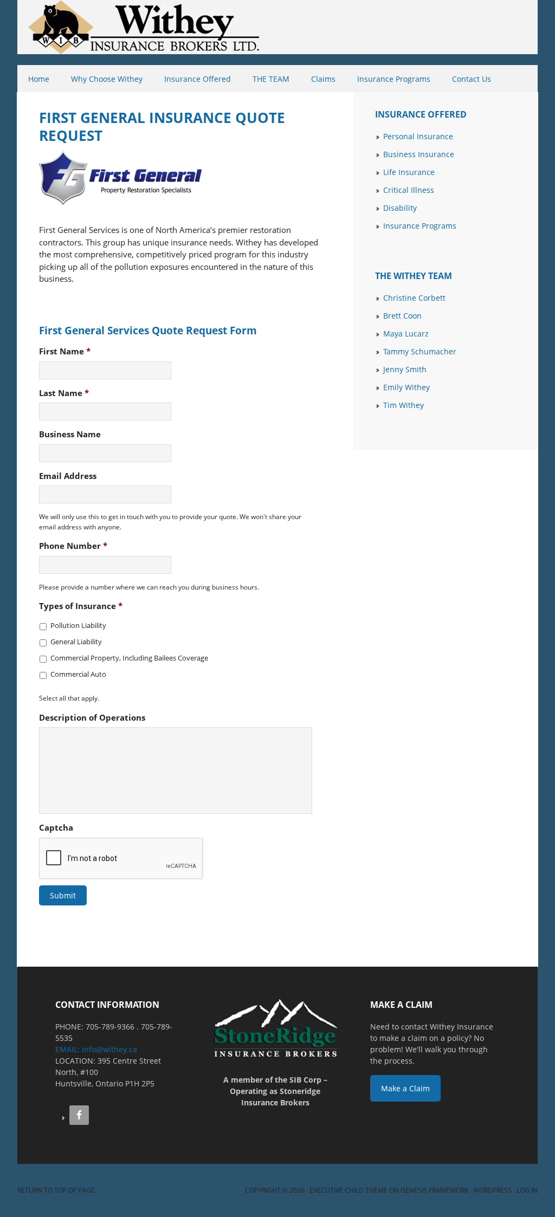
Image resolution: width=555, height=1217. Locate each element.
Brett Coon (402, 315)
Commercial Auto (78, 674)
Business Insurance (418, 154)
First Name (65, 351)
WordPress (492, 1190)
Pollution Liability (78, 625)
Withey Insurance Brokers (18, 32)
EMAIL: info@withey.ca (96, 1049)
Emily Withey (406, 387)
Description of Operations (92, 718)
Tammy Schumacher (419, 351)
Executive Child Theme (348, 1190)
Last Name (64, 393)
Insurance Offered (192, 79)
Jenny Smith (405, 369)
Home (38, 79)
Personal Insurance (418, 136)
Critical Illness (408, 190)
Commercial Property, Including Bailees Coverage (129, 658)
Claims (323, 79)
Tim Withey (403, 405)
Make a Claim (405, 1088)
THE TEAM (265, 79)
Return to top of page (56, 1190)
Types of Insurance (80, 606)
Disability (400, 208)
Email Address (67, 476)
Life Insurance (409, 172)
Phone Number (73, 546)
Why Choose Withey (107, 79)
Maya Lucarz (406, 333)
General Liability (76, 641)
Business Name (70, 434)
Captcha (56, 828)
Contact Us (471, 79)
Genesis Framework (434, 1190)
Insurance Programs (388, 79)
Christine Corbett (414, 298)
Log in (527, 1190)
